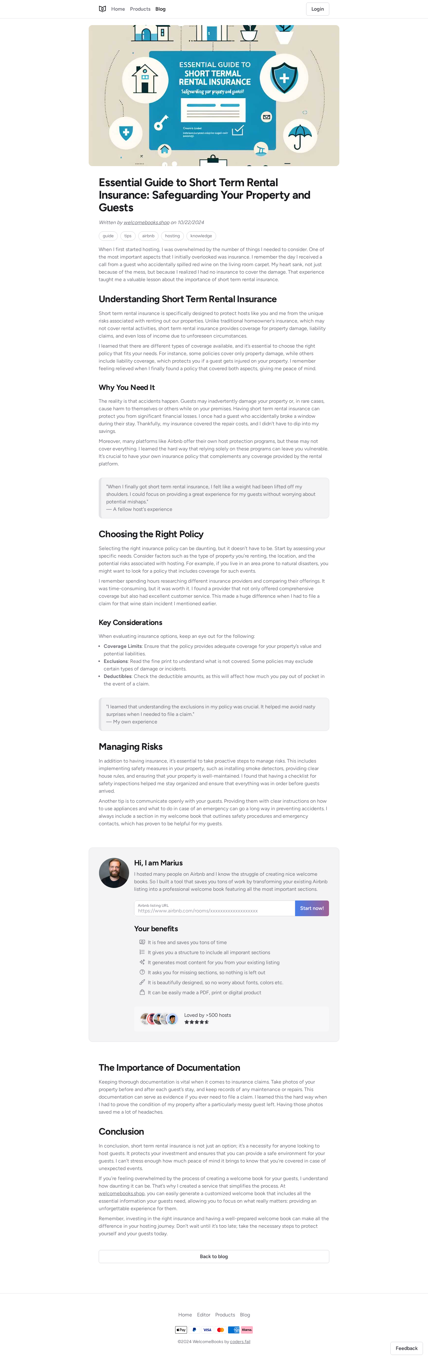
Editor (203, 1315)
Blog (160, 9)
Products (140, 9)
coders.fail (240, 1341)
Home (118, 9)
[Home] (102, 9)
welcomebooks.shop (146, 222)
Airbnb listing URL (153, 905)
